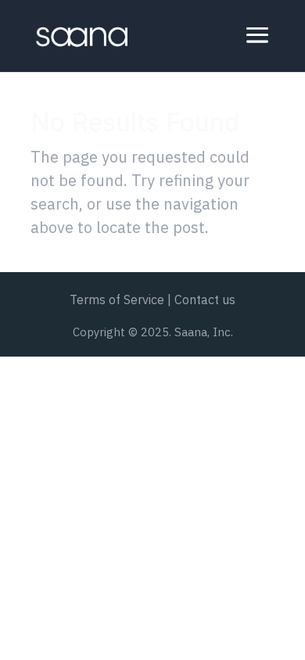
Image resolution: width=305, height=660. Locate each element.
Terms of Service (117, 299)
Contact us (204, 299)
